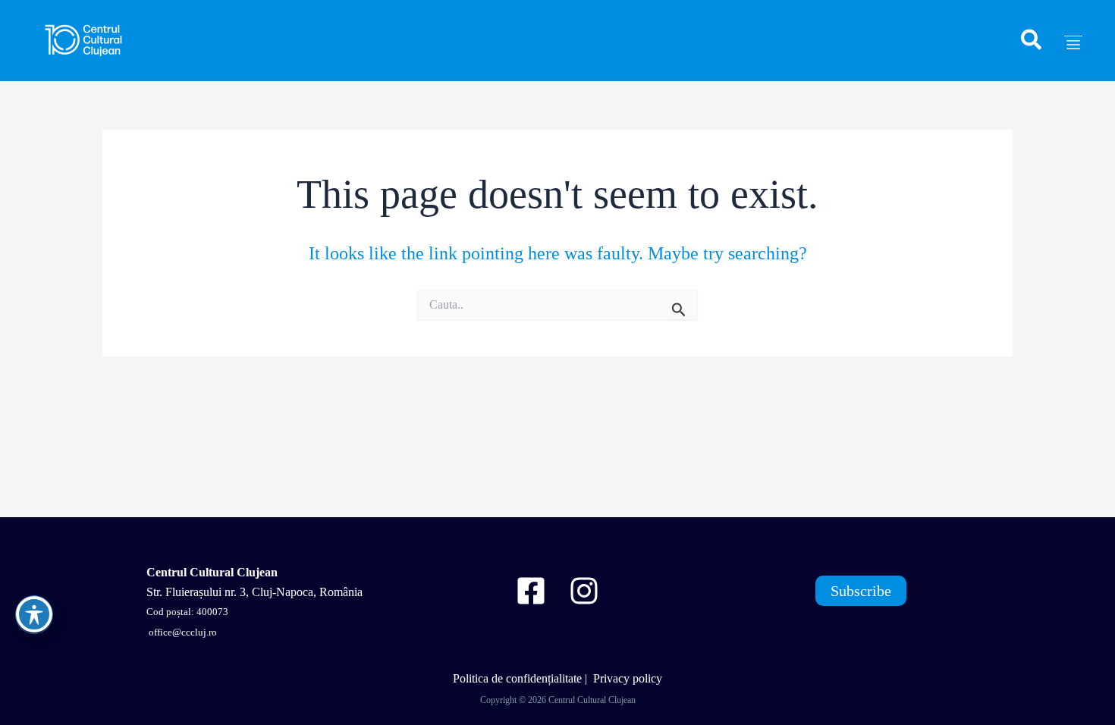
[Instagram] (584, 591)
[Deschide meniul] (1073, 36)
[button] (1032, 46)
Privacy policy (627, 678)
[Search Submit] (678, 309)
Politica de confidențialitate (517, 678)
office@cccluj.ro (181, 632)
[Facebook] (531, 591)
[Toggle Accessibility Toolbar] (34, 614)
